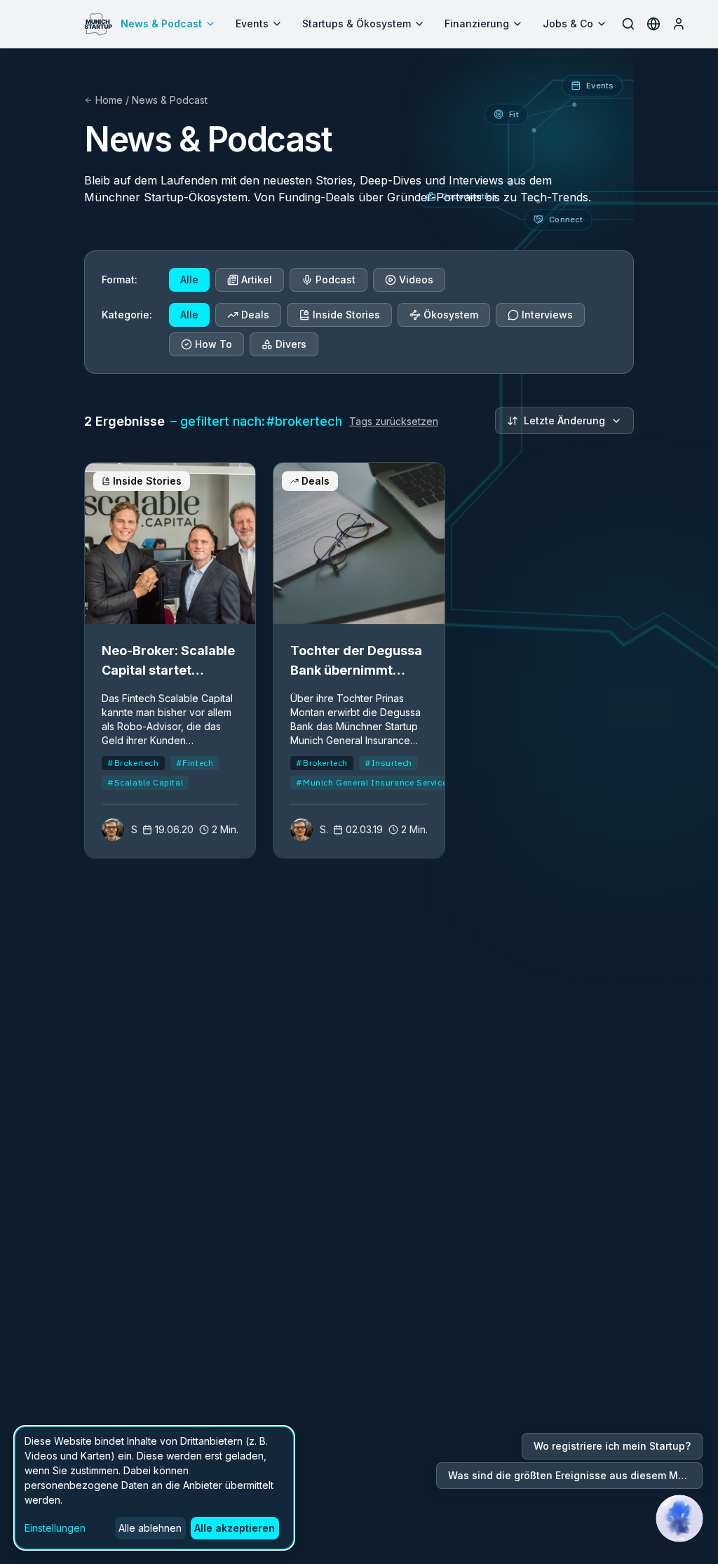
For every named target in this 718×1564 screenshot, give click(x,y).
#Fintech (195, 762)
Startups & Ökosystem (356, 23)
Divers (291, 344)
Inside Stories (346, 315)
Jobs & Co (568, 23)
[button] (679, 1518)
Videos (416, 279)
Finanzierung (477, 23)
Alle (189, 279)
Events (252, 23)
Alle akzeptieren (234, 1528)
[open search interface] (628, 23)
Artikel (256, 279)
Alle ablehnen (150, 1528)
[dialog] (154, 1488)
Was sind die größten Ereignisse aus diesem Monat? (575, 1475)
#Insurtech (388, 762)
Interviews (547, 315)
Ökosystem (451, 315)
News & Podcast (161, 23)
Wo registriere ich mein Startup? (612, 1446)
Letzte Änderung (564, 420)
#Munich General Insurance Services (374, 782)
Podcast (335, 279)
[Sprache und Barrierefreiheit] (653, 23)
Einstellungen (55, 1528)
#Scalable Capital (145, 782)
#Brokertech (133, 762)
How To (213, 344)
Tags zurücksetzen (393, 421)
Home (109, 100)
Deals (255, 315)
